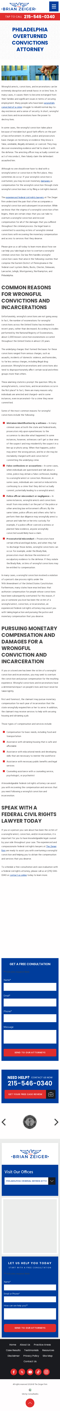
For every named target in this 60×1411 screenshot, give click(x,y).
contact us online (18, 875)
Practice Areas (42, 1344)
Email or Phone (12, 1294)
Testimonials (31, 1350)
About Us (25, 1344)
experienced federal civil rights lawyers (25, 197)
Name (7, 980)
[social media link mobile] (13, 1372)
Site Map (48, 1356)
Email (7, 996)
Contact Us (30, 1361)
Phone (8, 1011)
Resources (48, 1350)
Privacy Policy (31, 1356)
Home (12, 1344)
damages (45, 181)
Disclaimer (14, 1356)
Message (9, 1027)
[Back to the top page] (30, 1403)
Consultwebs (33, 1394)
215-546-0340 (30, 17)
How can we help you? (16, 1306)
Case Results (13, 1350)
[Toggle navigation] (54, 6)
